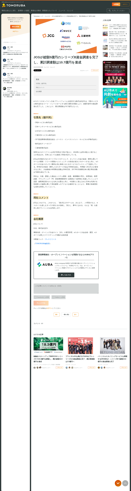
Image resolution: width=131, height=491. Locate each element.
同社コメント (40, 87)
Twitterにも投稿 (60, 297)
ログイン (49, 308)
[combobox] (118, 11)
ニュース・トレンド (49, 67)
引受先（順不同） (41, 83)
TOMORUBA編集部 (42, 243)
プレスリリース (50, 239)
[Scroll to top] (125, 483)
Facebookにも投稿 (43, 297)
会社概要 (39, 91)
